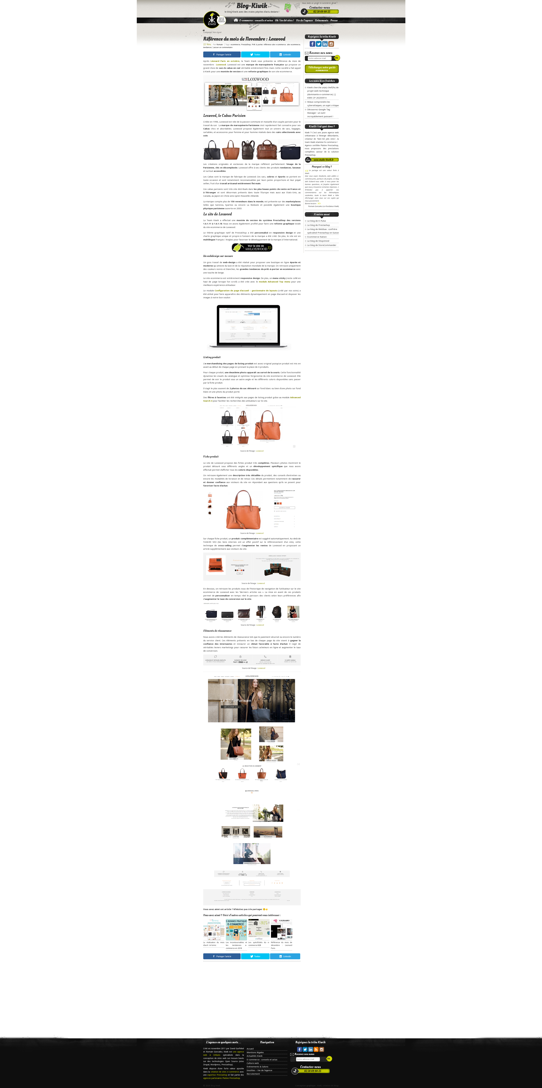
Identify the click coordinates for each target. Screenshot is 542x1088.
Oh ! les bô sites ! (284, 20)
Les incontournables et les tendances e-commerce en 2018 (236, 945)
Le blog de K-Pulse (316, 220)
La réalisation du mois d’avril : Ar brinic (213, 944)
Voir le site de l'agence (221, 19)
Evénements (321, 20)
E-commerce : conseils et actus (256, 20)
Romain (220, 44)
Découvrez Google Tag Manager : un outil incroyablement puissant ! (320, 113)
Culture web (253, 1063)
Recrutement (253, 1073)
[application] (249, 327)
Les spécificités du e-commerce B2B (259, 944)
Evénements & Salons (257, 1066)
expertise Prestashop (217, 1074)
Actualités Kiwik (255, 1055)
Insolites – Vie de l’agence (259, 1070)
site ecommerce (293, 44)
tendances (207, 47)
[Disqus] (252, 998)
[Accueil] (236, 21)
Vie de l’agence (304, 20)
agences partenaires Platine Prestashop (221, 1078)
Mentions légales (255, 1052)
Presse (334, 20)
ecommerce (235, 44)
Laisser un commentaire (222, 47)
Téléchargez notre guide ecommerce (322, 68)
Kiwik (319, 1085)
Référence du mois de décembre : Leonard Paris (281, 945)
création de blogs (331, 1085)
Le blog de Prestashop (318, 225)
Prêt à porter (257, 44)
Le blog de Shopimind (318, 240)
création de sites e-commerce (225, 1071)
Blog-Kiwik (252, 5)
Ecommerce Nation (317, 236)
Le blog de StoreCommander (321, 245)
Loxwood (260, 451)
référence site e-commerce (275, 44)
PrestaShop (246, 44)
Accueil (250, 1048)
